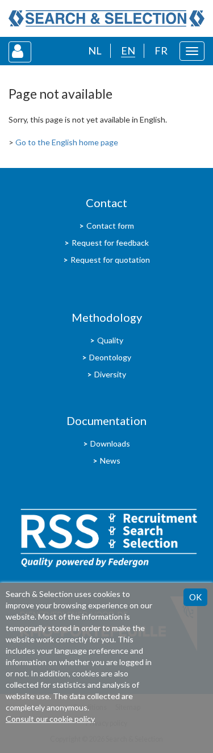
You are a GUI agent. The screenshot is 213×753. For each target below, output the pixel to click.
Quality (110, 340)
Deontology (110, 357)
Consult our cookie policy (50, 718)
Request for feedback (110, 242)
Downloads (110, 443)
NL (95, 50)
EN (128, 50)
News (110, 460)
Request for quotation (110, 259)
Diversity (110, 374)
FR (161, 50)
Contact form (110, 225)
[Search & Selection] (106, 18)
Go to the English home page (66, 142)
